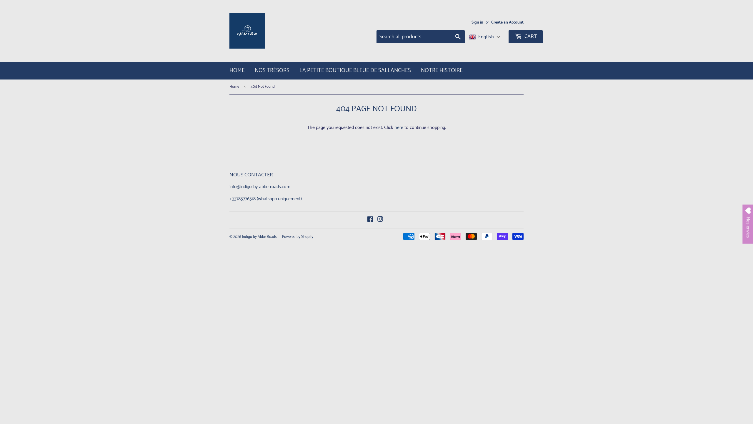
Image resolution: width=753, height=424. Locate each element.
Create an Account (507, 22)
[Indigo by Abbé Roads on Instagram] (380, 220)
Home (237, 70)
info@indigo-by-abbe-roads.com (259, 187)
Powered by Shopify (297, 237)
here (398, 128)
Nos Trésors (272, 70)
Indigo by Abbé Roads (259, 237)
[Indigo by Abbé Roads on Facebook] (370, 220)
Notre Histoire (442, 70)
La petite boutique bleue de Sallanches (355, 70)
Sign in (477, 22)
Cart (530, 36)
